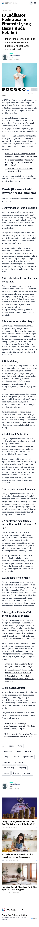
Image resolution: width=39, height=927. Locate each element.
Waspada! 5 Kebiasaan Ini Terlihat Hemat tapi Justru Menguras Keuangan (17, 855)
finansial (30, 123)
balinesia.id (32, 734)
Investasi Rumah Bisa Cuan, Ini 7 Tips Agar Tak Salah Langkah (19, 888)
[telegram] (15, 89)
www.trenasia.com (12, 726)
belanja (6, 757)
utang (19, 751)
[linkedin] (24, 89)
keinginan (16, 773)
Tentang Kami (6, 915)
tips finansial (19, 762)
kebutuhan (27, 773)
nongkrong (22, 768)
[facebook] (3, 89)
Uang (20, 746)
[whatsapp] (11, 89)
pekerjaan (7, 762)
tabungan (31, 220)
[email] (19, 89)
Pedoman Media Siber (19, 915)
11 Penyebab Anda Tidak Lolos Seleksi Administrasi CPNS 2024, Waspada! (19, 678)
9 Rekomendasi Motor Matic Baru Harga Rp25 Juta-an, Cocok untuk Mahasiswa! (20, 162)
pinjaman (6, 384)
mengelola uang (9, 768)
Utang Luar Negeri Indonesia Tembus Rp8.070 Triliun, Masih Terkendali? (19, 822)
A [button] (36, 90)
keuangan (28, 751)
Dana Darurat (8, 751)
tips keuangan (28, 757)
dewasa (6, 773)
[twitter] (7, 89)
